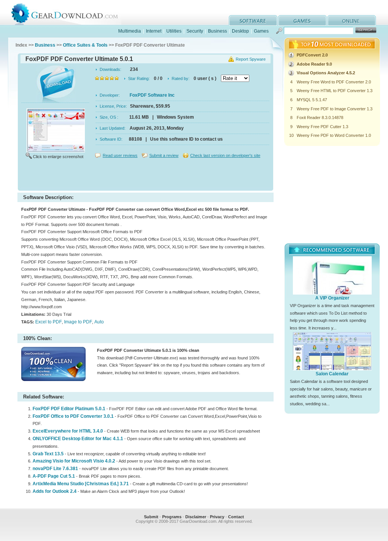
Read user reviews (120, 155)
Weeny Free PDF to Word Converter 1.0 (334, 135)
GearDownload (70, 12)
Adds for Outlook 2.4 (55, 491)
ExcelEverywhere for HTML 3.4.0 (68, 431)
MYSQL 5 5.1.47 (312, 99)
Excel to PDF (48, 322)
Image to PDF (78, 322)
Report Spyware (251, 59)
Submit (151, 516)
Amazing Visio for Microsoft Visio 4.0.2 (74, 461)
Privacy (217, 516)
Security (194, 31)
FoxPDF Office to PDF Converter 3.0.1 (73, 416)
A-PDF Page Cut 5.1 (54, 476)
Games (261, 31)
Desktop (240, 31)
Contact (236, 516)
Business (217, 31)
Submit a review (163, 155)
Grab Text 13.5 (48, 453)
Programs (171, 516)
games (302, 20)
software (253, 20)
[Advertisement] (145, 176)
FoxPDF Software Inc (152, 95)
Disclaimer (195, 516)
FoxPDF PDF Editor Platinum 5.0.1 (69, 408)
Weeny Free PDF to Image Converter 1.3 (334, 109)
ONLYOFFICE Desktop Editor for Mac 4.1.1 (78, 438)
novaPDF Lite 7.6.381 (55, 468)
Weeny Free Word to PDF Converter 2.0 (334, 82)
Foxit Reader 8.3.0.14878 (320, 117)
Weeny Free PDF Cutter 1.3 (322, 126)
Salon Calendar (332, 373)
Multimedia (129, 31)
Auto (99, 322)
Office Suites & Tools (85, 45)
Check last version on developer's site (225, 155)
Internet (153, 31)
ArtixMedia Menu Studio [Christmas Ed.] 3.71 (81, 483)
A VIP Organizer (332, 298)
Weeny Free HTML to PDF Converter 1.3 (334, 90)
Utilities (173, 31)
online (351, 20)
